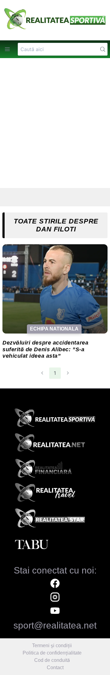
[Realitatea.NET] (55, 444)
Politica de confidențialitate (52, 652)
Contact (55, 667)
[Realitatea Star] (55, 519)
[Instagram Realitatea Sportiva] (55, 598)
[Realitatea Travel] (55, 494)
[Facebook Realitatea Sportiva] (55, 584)
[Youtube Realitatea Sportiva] (55, 611)
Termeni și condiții (52, 645)
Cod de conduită (52, 660)
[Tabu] (55, 544)
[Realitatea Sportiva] (55, 419)
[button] (7, 49)
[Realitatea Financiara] (55, 469)
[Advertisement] (55, 123)
